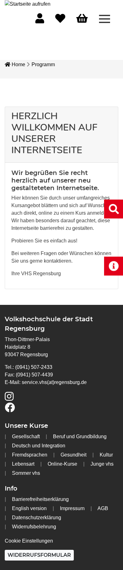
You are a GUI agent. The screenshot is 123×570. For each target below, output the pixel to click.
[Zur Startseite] (27, 3)
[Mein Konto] (39, 20)
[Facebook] (10, 409)
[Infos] (113, 266)
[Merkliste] (60, 20)
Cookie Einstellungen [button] (29, 541)
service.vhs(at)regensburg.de (54, 382)
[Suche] (113, 209)
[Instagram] (9, 398)
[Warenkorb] (82, 18)
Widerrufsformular (39, 555)
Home (17, 64)
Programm (43, 64)
